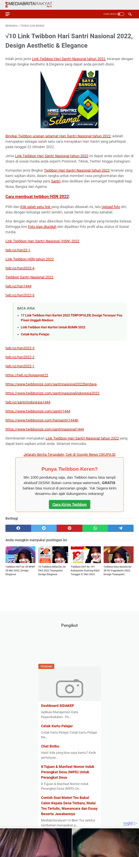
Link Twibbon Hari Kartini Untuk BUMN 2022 (53, 327)
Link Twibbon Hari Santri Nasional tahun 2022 (68, 59)
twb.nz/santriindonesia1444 (27, 402)
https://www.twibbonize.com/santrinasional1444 (44, 429)
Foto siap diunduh (42, 226)
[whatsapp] (95, 528)
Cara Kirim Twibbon (69, 504)
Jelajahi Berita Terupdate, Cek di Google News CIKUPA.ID (69, 454)
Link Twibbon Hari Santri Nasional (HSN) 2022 (42, 241)
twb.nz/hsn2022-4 (19, 268)
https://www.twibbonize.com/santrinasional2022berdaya (51, 384)
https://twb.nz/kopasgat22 (26, 375)
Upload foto (111, 207)
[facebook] (18, 528)
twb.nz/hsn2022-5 (19, 295)
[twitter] (44, 528)
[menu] (9, 14)
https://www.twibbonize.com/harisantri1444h (41, 420)
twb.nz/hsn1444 (18, 286)
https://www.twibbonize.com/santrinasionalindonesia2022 (52, 393)
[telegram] (121, 528)
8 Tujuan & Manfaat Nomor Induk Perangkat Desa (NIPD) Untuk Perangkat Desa (67, 772)
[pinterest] (69, 528)
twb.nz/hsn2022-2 (19, 357)
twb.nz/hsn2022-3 (19, 348)
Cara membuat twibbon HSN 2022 (37, 196)
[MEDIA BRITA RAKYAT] (31, 5)
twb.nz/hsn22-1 (17, 250)
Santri (56, 181)
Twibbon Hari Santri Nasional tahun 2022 (77, 170)
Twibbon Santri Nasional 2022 (29, 277)
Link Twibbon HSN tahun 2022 (29, 259)
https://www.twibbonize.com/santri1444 (37, 411)
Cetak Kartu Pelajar (35, 334)
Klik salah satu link (35, 207)
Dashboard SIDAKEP (57, 705)
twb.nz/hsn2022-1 (19, 366)
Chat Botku (50, 746)
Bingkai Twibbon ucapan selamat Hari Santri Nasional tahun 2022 (58, 136)
